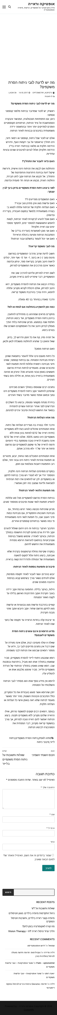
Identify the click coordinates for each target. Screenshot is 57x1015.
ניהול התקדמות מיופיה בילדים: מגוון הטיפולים (32, 913)
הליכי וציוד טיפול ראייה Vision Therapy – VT (31, 931)
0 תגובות (49, 96)
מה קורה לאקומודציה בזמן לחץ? (38, 926)
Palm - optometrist (45, 963)
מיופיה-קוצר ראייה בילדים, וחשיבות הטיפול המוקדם (33, 920)
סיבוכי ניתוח (43, 741)
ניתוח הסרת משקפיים (26, 738)
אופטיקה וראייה (41, 4)
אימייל (51, 828)
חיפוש (8, 892)
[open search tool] (9, 6)
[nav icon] (4, 7)
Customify (29, 1009)
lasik (12, 93)
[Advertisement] (28, 43)
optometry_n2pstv (43, 93)
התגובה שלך (48, 787)
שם (52, 814)
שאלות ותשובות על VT (43, 908)
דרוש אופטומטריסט (36, 945)
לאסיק (41, 738)
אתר (52, 842)
